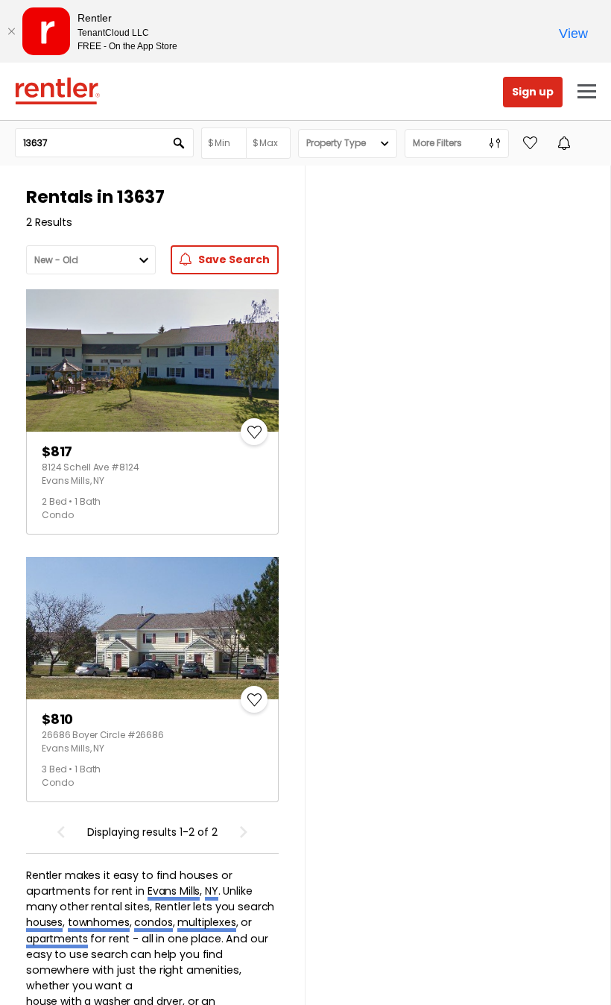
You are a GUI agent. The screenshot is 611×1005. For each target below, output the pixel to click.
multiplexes (206, 922)
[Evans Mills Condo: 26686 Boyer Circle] (152, 628)
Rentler (57, 91)
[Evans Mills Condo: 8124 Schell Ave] (152, 360)
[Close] (11, 31)
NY (211, 890)
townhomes (99, 922)
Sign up (533, 91)
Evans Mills (174, 890)
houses (44, 922)
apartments (57, 938)
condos (153, 922)
